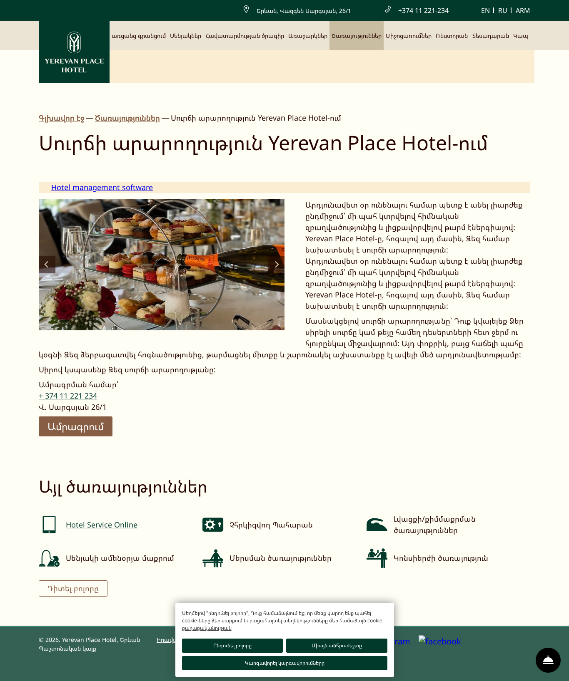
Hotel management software (102, 187)
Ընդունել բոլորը (232, 645)
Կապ (520, 36)
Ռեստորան (452, 36)
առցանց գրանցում (139, 36)
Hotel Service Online (101, 525)
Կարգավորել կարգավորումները (284, 662)
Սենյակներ (185, 36)
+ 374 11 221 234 (68, 396)
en (485, 10)
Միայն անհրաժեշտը (337, 645)
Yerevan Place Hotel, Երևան (101, 640)
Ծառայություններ (357, 36)
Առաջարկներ (307, 36)
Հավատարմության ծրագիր (245, 36)
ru (502, 10)
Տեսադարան (490, 36)
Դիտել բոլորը (73, 588)
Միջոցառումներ (409, 36)
